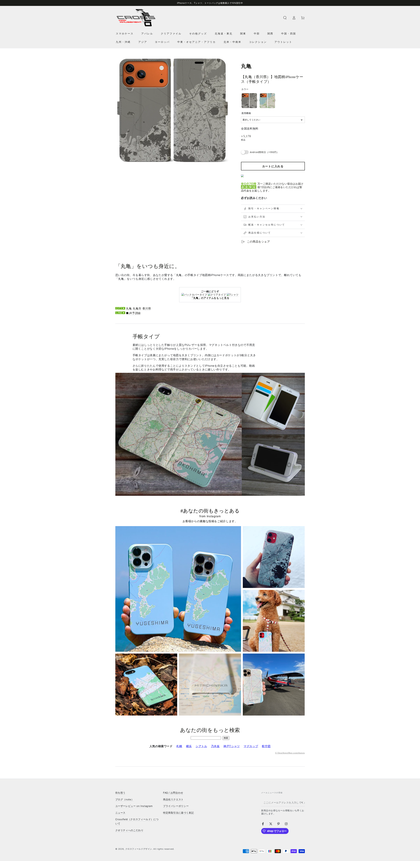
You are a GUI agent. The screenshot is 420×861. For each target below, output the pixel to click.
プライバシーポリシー (176, 806)
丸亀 (129, 308)
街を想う (120, 792)
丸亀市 (137, 308)
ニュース (120, 812)
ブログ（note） (124, 799)
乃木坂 (215, 746)
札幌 (179, 746)
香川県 (146, 308)
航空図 (266, 746)
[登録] (303, 802)
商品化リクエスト (173, 799)
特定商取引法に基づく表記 (178, 812)
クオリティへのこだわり (129, 830)
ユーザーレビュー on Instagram (134, 806)
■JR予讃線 (133, 313)
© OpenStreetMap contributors (290, 753)
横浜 (189, 746)
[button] (284, 17)
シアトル (201, 746)
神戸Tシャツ (231, 746)
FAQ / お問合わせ (173, 792)
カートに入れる (273, 166)
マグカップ (251, 746)
